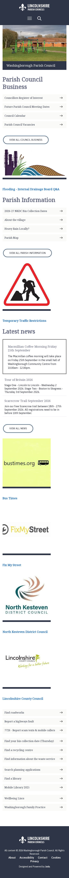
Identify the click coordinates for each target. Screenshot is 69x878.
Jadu (47, 866)
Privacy (34, 861)
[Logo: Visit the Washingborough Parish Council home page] (34, 7)
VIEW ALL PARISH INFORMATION (27, 253)
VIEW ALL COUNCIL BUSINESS (25, 139)
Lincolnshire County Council (23, 698)
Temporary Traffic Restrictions (24, 321)
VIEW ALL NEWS (18, 428)
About (12, 857)
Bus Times (10, 498)
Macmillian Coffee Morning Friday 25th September (32, 348)
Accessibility (27, 857)
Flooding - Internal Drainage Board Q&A (31, 189)
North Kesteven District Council (25, 632)
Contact (42, 857)
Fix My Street (12, 565)
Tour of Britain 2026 (18, 380)
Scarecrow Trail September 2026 (27, 401)
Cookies (56, 857)
